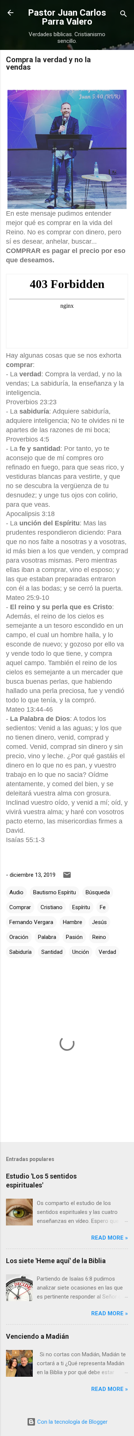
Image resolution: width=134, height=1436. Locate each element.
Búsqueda (98, 892)
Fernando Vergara (31, 922)
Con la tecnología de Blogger (72, 1421)
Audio (16, 892)
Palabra (47, 937)
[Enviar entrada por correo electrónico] (67, 877)
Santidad (52, 952)
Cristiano (52, 907)
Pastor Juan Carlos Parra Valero (67, 17)
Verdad (107, 952)
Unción (80, 952)
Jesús (99, 922)
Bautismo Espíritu (54, 892)
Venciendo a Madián (37, 1336)
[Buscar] (123, 15)
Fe (103, 907)
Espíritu (81, 907)
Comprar (20, 907)
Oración (18, 937)
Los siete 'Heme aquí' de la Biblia (56, 1261)
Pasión (74, 937)
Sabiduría (20, 952)
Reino (99, 937)
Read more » (109, 1237)
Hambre (72, 922)
